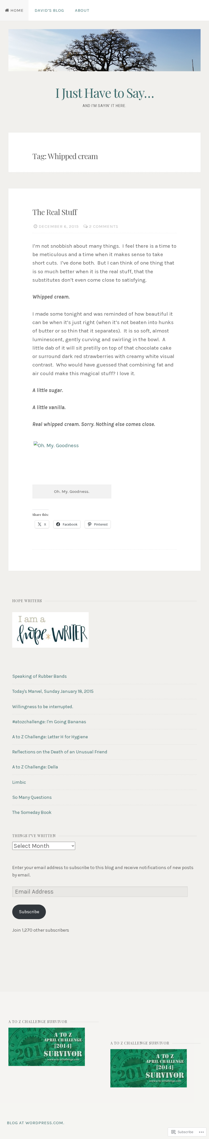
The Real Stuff (54, 212)
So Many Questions (32, 797)
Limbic (19, 782)
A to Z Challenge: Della (35, 767)
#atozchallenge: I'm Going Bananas (49, 722)
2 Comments (103, 226)
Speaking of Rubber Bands (39, 676)
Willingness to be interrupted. (42, 706)
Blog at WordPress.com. (35, 1122)
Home (17, 10)
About (82, 10)
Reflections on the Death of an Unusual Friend (59, 752)
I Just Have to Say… (104, 92)
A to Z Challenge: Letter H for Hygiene (50, 737)
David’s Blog (49, 10)
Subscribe (29, 912)
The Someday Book (31, 812)
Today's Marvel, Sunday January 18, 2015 (53, 691)
